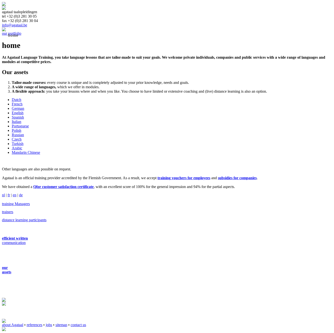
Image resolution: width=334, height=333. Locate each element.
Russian (18, 135)
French (17, 104)
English (17, 113)
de (21, 195)
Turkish (17, 144)
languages (41, 35)
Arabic (17, 148)
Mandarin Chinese (26, 152)
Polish (16, 130)
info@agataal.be (14, 25)
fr (9, 195)
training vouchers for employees (183, 178)
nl (3, 195)
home (13, 35)
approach (72, 35)
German (18, 108)
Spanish (18, 117)
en (14, 195)
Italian (16, 122)
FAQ (173, 35)
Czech (17, 139)
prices (151, 35)
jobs (49, 325)
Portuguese (20, 126)
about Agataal (12, 325)
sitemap (61, 325)
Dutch (16, 100)
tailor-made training (113, 35)
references (34, 325)
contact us (78, 325)
